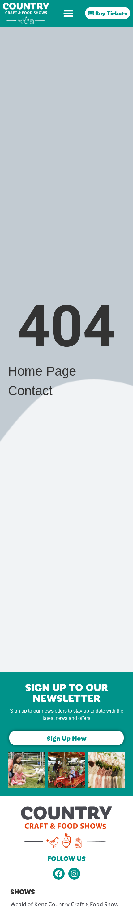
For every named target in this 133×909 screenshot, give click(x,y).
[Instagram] (74, 874)
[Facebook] (59, 874)
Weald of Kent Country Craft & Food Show (64, 904)
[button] (68, 13)
